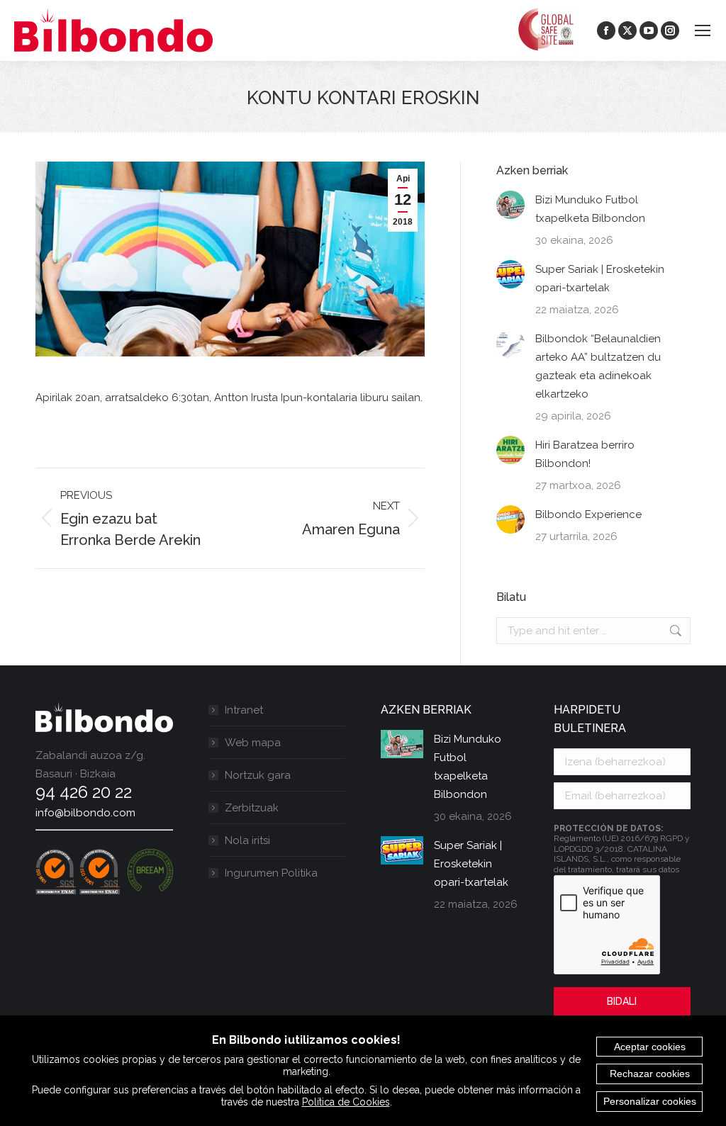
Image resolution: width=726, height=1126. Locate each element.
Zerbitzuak (252, 807)
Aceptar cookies (650, 1046)
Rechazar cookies (650, 1073)
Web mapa (253, 742)
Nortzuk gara (258, 775)
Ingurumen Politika (271, 873)
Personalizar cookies (649, 1101)
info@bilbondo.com (85, 812)
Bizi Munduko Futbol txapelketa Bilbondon (590, 209)
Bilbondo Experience (588, 514)
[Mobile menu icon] (702, 30)
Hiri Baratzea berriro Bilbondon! (585, 454)
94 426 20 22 (83, 792)
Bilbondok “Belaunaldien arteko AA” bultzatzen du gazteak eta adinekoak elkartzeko (598, 366)
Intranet (244, 710)
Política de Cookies (346, 1102)
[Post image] (510, 205)
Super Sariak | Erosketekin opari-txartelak (599, 278)
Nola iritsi (247, 840)
